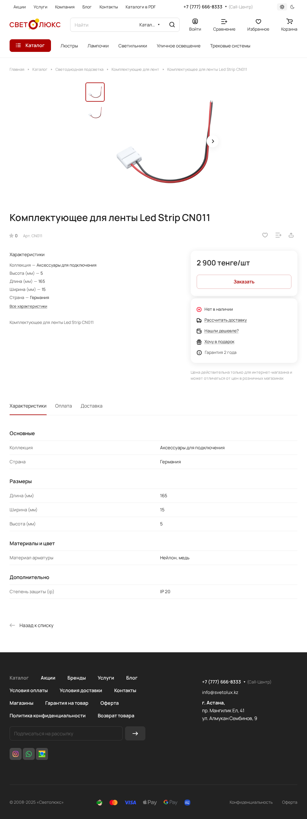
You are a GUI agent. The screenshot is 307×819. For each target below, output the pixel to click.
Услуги (106, 677)
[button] (213, 141)
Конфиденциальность (251, 802)
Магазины (21, 703)
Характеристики (28, 405)
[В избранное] (265, 235)
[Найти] (172, 25)
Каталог (19, 677)
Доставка (92, 405)
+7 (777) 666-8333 (202, 7)
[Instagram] (16, 754)
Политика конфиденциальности (48, 715)
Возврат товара (116, 715)
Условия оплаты (29, 690)
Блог (132, 677)
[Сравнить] (278, 235)
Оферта (109, 703)
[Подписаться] (135, 733)
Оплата (63, 405)
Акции (48, 677)
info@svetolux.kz (220, 692)
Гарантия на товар (66, 703)
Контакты (125, 690)
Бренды (76, 677)
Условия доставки (81, 690)
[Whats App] (29, 754)
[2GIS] (42, 754)
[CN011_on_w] (165, 141)
